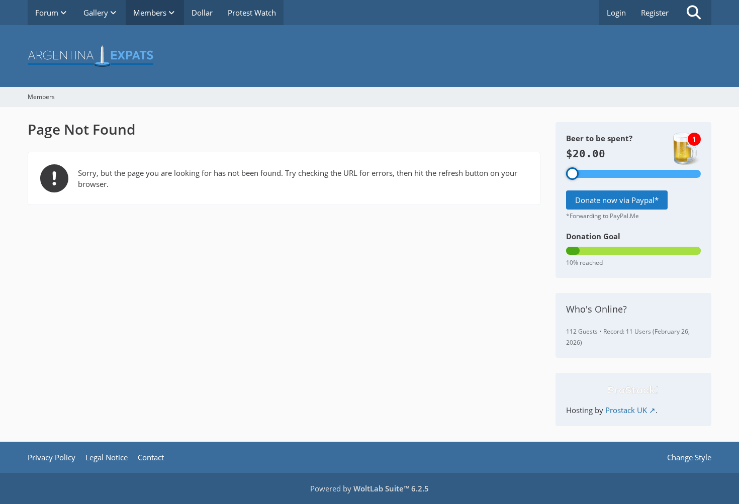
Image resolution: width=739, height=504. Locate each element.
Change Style (689, 457)
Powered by (369, 488)
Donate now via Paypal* (617, 200)
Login (616, 13)
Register (655, 13)
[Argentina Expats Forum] (369, 56)
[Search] (693, 12)
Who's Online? (596, 309)
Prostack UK (626, 410)
